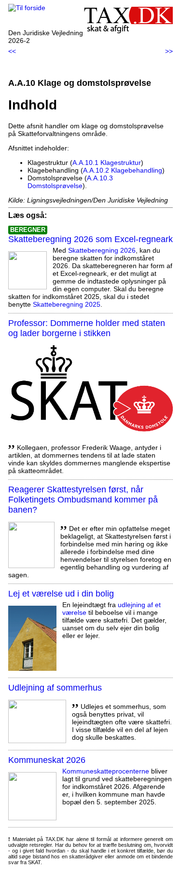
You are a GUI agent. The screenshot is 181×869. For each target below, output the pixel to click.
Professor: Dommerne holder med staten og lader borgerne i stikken (86, 328)
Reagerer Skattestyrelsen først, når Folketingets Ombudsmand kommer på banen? (83, 500)
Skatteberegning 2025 (66, 304)
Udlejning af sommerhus (55, 687)
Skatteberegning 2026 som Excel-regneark (90, 239)
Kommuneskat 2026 (46, 760)
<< (12, 51)
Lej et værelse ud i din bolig (61, 593)
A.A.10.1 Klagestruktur (106, 162)
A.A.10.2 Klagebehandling (122, 170)
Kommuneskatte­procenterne (105, 771)
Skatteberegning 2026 (102, 250)
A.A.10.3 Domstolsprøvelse (70, 182)
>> (169, 51)
